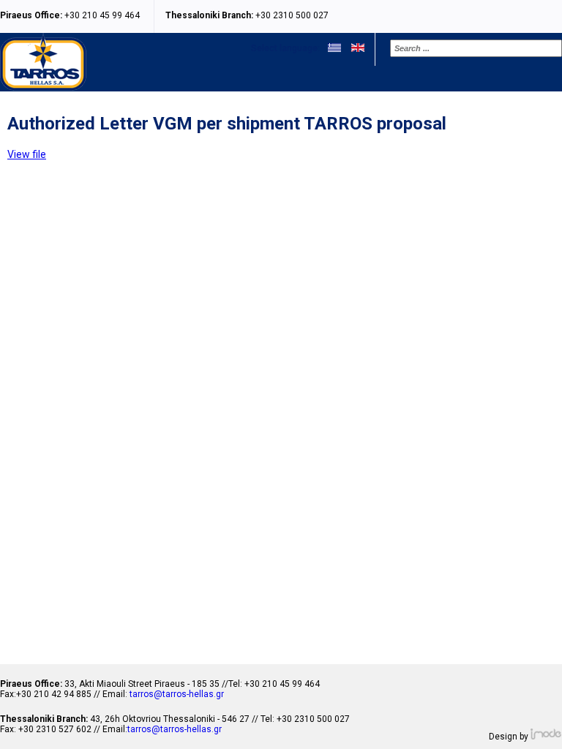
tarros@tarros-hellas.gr (177, 694)
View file (26, 154)
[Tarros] (43, 87)
